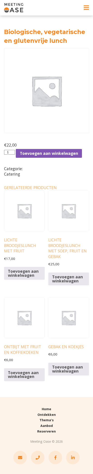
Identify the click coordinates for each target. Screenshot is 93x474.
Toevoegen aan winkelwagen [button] (23, 273)
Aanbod (46, 426)
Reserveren (46, 431)
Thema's (47, 420)
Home (46, 409)
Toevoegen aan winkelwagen (49, 153)
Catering (12, 174)
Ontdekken (46, 414)
